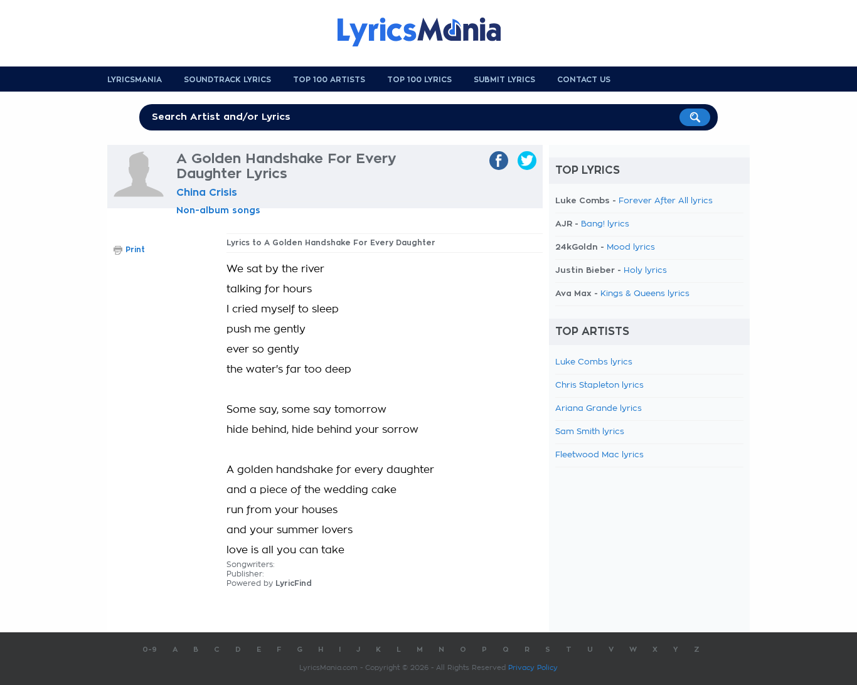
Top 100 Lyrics (419, 79)
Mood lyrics (631, 247)
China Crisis (206, 193)
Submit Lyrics (504, 79)
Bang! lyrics (605, 224)
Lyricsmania (134, 79)
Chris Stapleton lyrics (599, 385)
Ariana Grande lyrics (598, 409)
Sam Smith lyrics (589, 432)
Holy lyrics (645, 271)
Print (135, 249)
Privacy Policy (533, 667)
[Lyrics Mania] (428, 32)
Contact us (583, 79)
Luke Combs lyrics (593, 362)
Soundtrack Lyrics (227, 79)
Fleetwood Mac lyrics (599, 455)
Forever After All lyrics (666, 201)
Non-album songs (218, 210)
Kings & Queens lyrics (644, 294)
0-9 (149, 649)
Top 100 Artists (329, 79)
